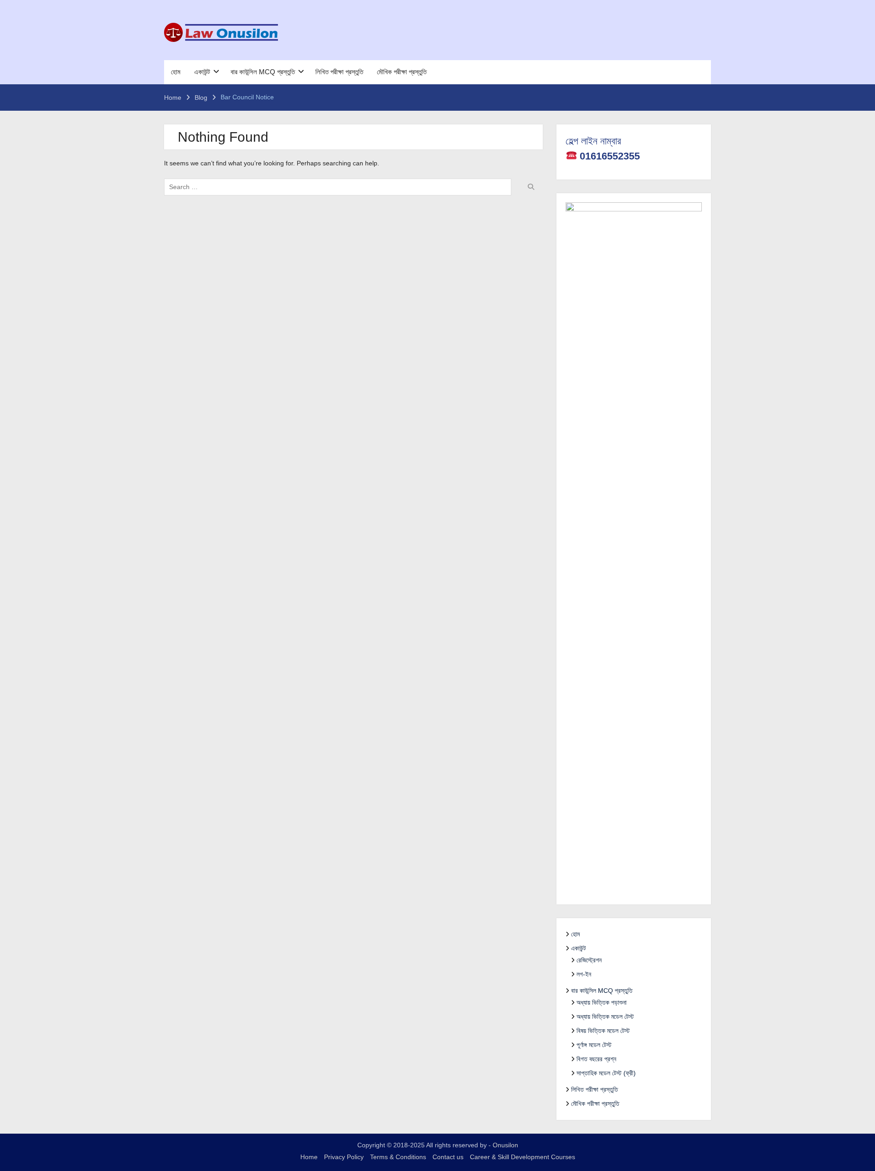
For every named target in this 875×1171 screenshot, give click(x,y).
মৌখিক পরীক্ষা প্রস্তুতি (402, 72)
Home (309, 1157)
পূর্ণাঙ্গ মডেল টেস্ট (594, 1044)
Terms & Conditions (398, 1157)
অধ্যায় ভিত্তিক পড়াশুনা (601, 1002)
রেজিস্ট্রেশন (589, 960)
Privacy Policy (344, 1157)
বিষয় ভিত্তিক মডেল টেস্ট (603, 1030)
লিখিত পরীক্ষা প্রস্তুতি (339, 72)
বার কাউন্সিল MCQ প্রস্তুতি (263, 72)
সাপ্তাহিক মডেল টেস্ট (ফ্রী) (606, 1073)
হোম (175, 72)
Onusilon (505, 1145)
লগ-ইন (583, 974)
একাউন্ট (202, 72)
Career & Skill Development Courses (522, 1157)
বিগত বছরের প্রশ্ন (596, 1059)
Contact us (447, 1157)
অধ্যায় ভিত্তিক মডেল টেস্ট (605, 1016)
